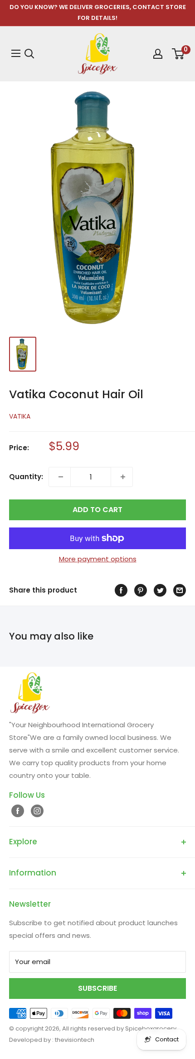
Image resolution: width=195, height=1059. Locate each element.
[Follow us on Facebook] (16, 811)
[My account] (156, 54)
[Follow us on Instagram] (36, 811)
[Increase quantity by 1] (121, 476)
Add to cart (97, 509)
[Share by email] (178, 590)
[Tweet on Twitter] (158, 590)
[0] (177, 53)
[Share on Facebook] (119, 590)
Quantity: (26, 476)
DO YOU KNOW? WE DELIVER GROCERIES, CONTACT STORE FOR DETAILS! (98, 12)
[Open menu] (14, 53)
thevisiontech (74, 1039)
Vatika (19, 416)
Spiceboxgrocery (150, 1028)
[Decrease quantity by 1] (59, 476)
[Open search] (29, 54)
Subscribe (97, 988)
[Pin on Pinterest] (139, 590)
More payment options (97, 559)
